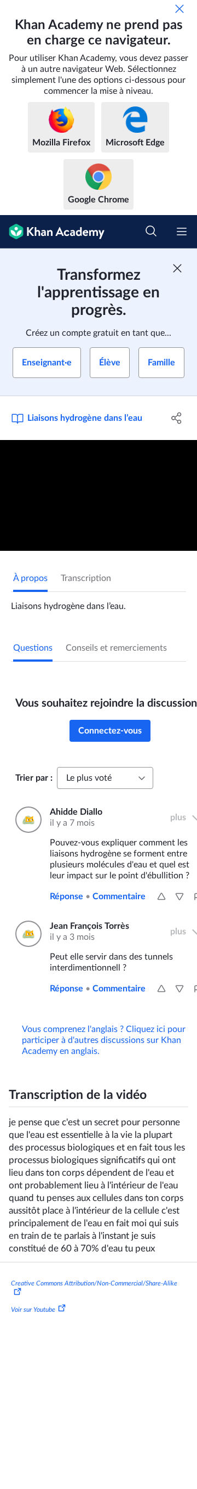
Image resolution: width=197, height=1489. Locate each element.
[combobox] (105, 778)
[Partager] (176, 418)
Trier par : (34, 778)
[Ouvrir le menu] (181, 231)
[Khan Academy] (52, 232)
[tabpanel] (98, 602)
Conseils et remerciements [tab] (116, 648)
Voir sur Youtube (33, 1309)
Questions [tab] (33, 648)
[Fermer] (179, 9)
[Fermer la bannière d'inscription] (177, 268)
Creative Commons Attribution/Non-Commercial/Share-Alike (94, 1283)
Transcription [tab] (86, 578)
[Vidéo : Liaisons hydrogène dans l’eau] (98, 495)
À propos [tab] (30, 578)
